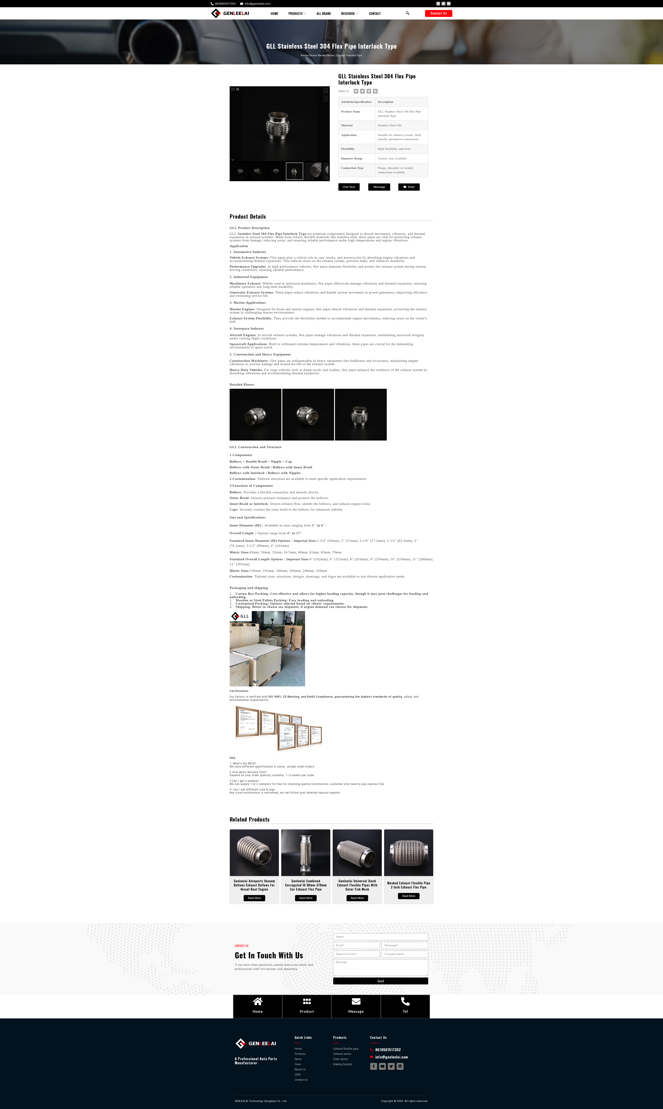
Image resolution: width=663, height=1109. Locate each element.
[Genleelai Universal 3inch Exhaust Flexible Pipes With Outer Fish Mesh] (357, 852)
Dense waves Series (321, 55)
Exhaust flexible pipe (349, 55)
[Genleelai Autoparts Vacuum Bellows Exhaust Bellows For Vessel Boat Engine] (254, 852)
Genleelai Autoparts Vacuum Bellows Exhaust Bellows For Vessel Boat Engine (254, 885)
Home (258, 1011)
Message (356, 1011)
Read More (254, 898)
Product (307, 1011)
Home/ (305, 55)
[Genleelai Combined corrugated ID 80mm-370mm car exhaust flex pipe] (305, 852)
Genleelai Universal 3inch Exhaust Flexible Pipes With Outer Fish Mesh (357, 885)
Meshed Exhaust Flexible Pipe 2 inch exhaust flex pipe (408, 885)
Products (295, 13)
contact (375, 13)
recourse (348, 13)
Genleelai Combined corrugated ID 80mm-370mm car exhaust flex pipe (306, 885)
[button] (438, 13)
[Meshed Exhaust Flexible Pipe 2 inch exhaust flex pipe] (408, 852)
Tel (405, 1011)
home (274, 13)
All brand (324, 13)
